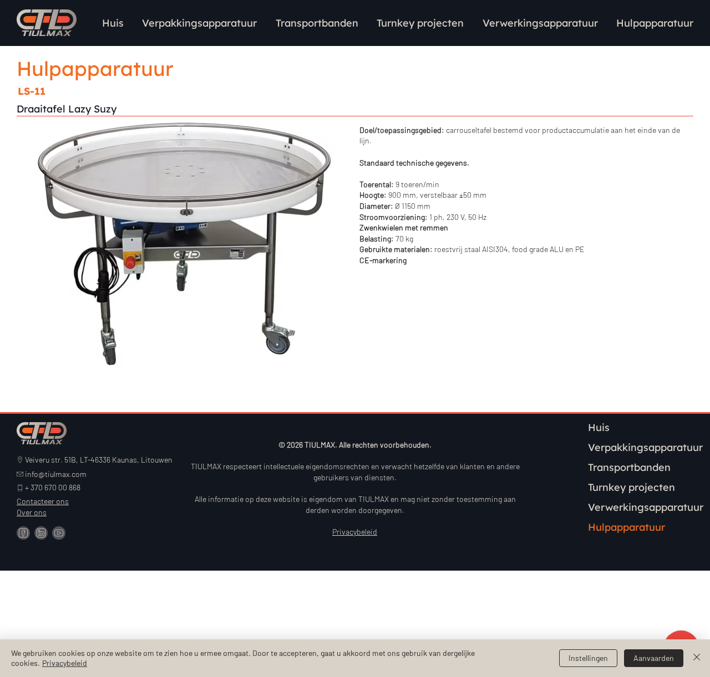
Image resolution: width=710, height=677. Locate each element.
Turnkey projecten (631, 487)
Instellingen (588, 658)
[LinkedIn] (41, 533)
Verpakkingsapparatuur (645, 447)
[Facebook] (23, 533)
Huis (599, 427)
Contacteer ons (43, 501)
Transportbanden (629, 467)
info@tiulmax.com (56, 474)
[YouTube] (58, 533)
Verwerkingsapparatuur (645, 507)
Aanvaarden (653, 658)
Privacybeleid (64, 663)
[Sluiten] (696, 658)
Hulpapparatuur (626, 527)
